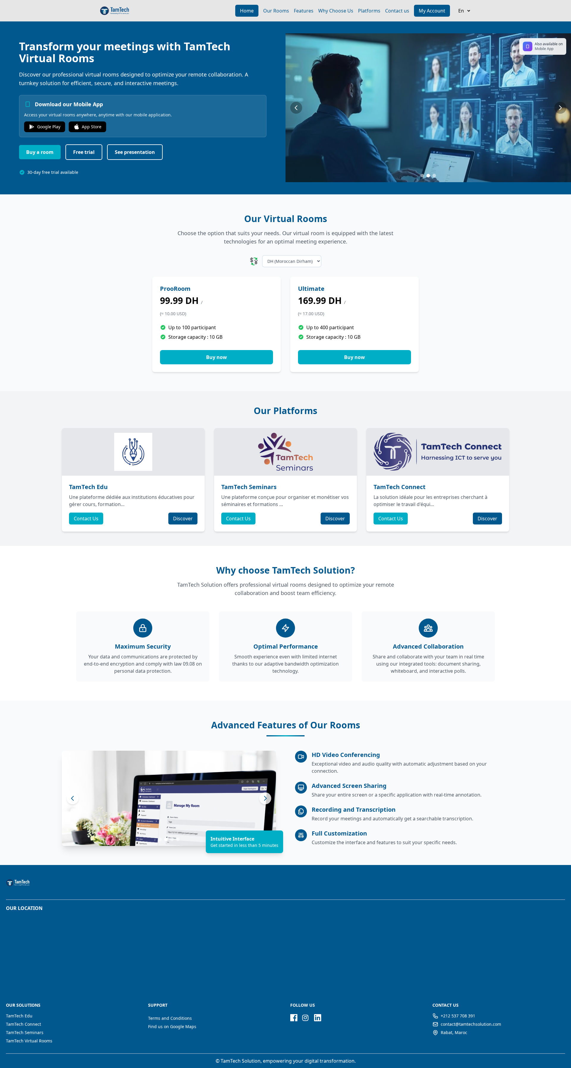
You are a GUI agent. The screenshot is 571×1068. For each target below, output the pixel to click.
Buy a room (40, 152)
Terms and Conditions (170, 1018)
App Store (91, 126)
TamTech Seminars (24, 1032)
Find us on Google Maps (172, 1026)
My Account (432, 10)
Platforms (369, 10)
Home (247, 10)
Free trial (84, 152)
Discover (183, 518)
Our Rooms (276, 10)
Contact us (397, 10)
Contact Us (86, 518)
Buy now (216, 357)
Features (303, 10)
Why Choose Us (335, 10)
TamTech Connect (23, 1024)
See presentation (135, 152)
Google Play (48, 126)
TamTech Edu (19, 1016)
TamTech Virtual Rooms (29, 1041)
